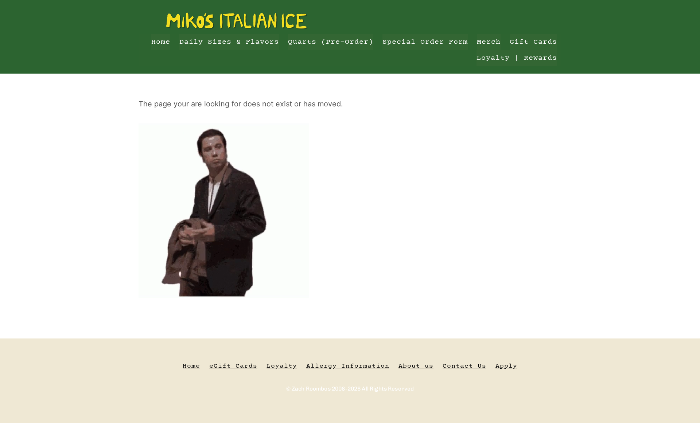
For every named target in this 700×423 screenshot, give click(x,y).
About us (415, 366)
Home (160, 42)
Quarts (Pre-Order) (330, 42)
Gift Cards (533, 42)
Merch (489, 42)
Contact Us (464, 366)
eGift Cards (233, 366)
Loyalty (282, 366)
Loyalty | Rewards (517, 58)
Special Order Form (425, 42)
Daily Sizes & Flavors (229, 42)
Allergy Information (347, 366)
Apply (506, 366)
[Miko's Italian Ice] (237, 27)
